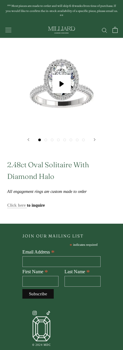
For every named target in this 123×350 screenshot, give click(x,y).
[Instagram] (35, 312)
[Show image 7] (77, 140)
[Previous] (28, 139)
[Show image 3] (52, 140)
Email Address (38, 252)
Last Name (77, 271)
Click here (17, 205)
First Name (35, 271)
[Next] (95, 139)
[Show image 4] (58, 140)
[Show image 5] (64, 140)
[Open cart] (115, 30)
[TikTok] (48, 312)
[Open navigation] (8, 30)
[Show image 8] (83, 140)
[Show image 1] (39, 140)
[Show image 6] (71, 140)
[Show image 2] (45, 140)
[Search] (104, 30)
